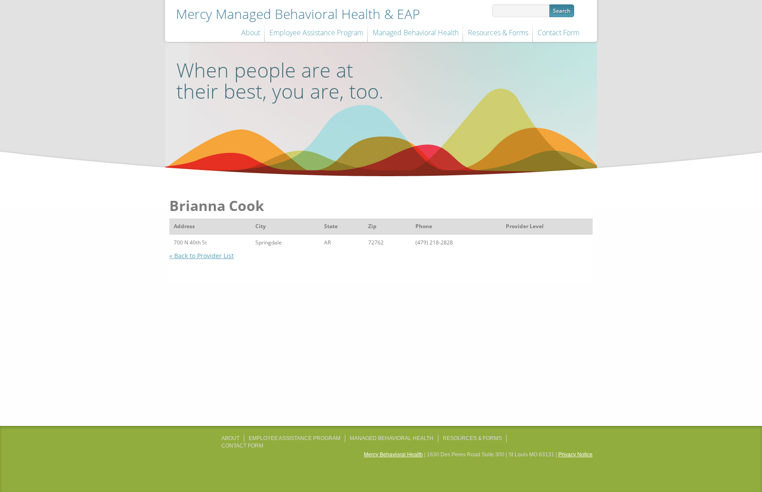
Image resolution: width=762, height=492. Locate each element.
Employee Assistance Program (316, 32)
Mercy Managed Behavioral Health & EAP (298, 14)
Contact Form (558, 32)
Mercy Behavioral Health (393, 454)
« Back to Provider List (201, 256)
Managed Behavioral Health (416, 32)
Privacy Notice (575, 454)
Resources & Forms (498, 32)
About (250, 32)
